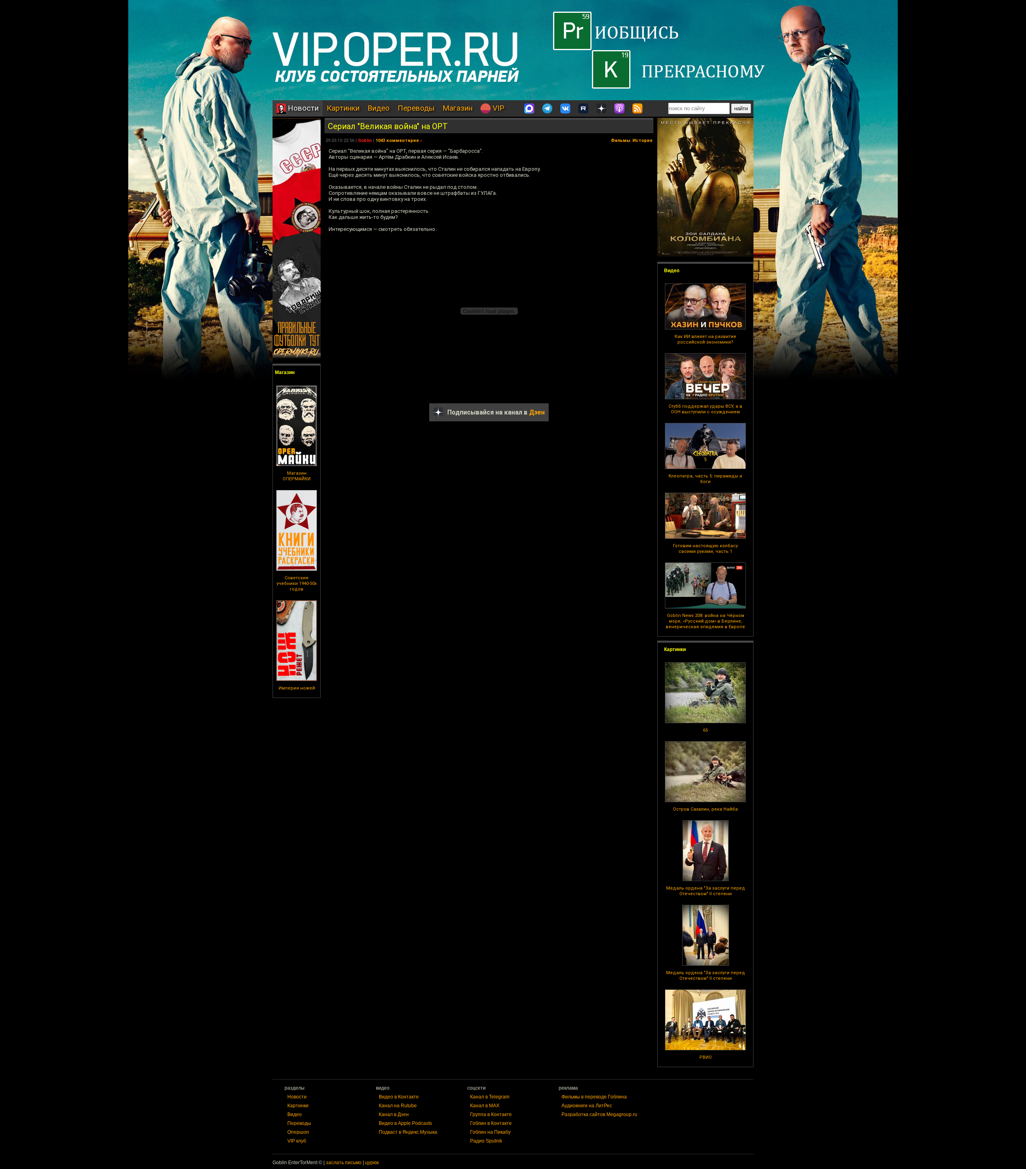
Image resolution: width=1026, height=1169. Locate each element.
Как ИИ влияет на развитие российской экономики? (705, 339)
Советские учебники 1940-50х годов (297, 583)
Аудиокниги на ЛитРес (586, 1105)
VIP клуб (296, 1141)
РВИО (705, 1057)
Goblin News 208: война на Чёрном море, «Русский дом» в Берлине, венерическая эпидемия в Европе (705, 621)
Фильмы (620, 140)
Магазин (457, 108)
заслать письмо (344, 1162)
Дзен (537, 412)
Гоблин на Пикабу (490, 1132)
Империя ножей (297, 688)
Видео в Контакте (399, 1097)
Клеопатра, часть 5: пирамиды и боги (705, 478)
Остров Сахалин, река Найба (705, 809)
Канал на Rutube (398, 1105)
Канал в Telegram (489, 1097)
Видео (379, 108)
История (642, 140)
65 (705, 730)
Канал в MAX (484, 1105)
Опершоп (298, 1132)
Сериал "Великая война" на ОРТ (388, 126)
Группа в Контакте (491, 1114)
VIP (497, 108)
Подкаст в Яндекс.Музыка (408, 1132)
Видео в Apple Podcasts (405, 1123)
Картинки (343, 108)
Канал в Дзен (394, 1114)
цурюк (372, 1162)
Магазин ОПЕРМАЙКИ (297, 476)
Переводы (416, 108)
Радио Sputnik (486, 1141)
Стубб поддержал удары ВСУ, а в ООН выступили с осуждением (705, 409)
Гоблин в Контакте (491, 1123)
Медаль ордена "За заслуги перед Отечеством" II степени (705, 891)
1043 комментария (397, 140)
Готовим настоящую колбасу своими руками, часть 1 (705, 548)
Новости (302, 108)
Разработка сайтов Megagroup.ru (599, 1114)
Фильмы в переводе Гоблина (594, 1097)
